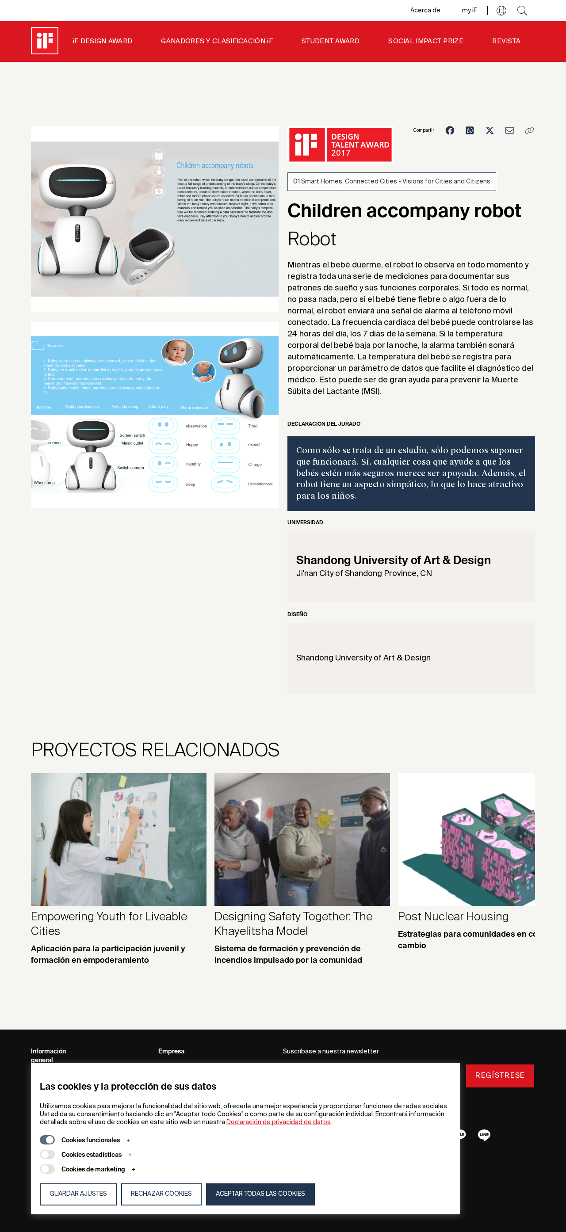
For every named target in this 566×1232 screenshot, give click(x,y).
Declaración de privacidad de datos (278, 1122)
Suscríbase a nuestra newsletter (331, 1052)
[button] (501, 10)
